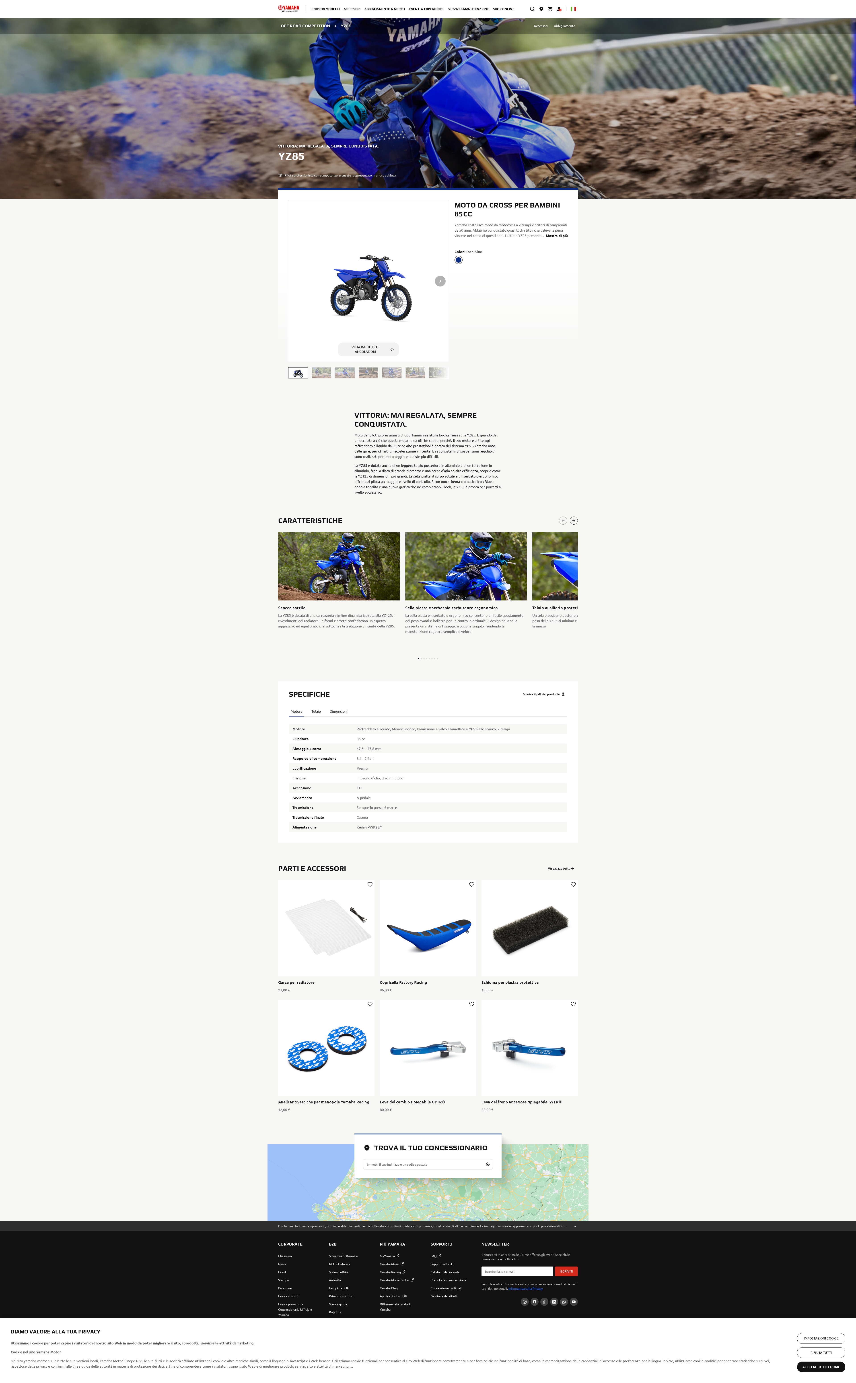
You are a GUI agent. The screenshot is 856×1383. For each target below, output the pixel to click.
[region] (428, 1350)
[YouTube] (574, 1302)
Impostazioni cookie (821, 1338)
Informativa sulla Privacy (525, 1288)
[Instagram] (525, 1302)
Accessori (541, 26)
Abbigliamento (564, 26)
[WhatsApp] (564, 1302)
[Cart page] (550, 9)
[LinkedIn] (554, 1302)
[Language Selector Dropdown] (573, 8)
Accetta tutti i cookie (821, 1367)
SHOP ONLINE (503, 9)
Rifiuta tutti (821, 1352)
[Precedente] (563, 521)
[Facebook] (535, 1302)
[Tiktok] (544, 1302)
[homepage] (288, 9)
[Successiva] (574, 521)
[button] (298, 373)
